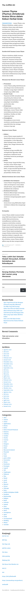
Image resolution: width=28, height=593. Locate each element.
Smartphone (7, 512)
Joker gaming (6, 556)
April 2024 (6, 400)
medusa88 (5, 584)
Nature (6, 486)
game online (7, 458)
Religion (6, 498)
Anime (5, 421)
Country (6, 440)
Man (5, 476)
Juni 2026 (6, 353)
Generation (7, 460)
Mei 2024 (6, 398)
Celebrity (6, 433)
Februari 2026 (8, 357)
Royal (5, 500)
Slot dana (5, 552)
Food (5, 454)
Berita (5, 427)
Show (5, 510)
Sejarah (6, 504)
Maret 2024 (7, 402)
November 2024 (8, 386)
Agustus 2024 (7, 392)
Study (5, 516)
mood (5, 480)
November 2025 (8, 364)
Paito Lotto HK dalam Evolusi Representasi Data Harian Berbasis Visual (13, 320)
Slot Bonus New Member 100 (10, 564)
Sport (5, 514)
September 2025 (8, 368)
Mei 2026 (6, 355)
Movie (5, 482)
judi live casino (6, 548)
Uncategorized (5, 246)
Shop (5, 506)
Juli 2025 (6, 370)
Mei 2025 (6, 374)
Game (5, 456)
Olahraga (6, 488)
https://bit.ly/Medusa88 (9, 576)
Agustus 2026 (7, 349)
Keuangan (6, 466)
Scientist (6, 502)
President (6, 494)
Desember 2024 (8, 384)
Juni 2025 (6, 372)
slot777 (4, 568)
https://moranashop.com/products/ (12, 580)
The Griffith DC (8, 5)
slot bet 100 (5, 536)
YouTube (6, 524)
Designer (6, 444)
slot (3, 572)
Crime (5, 442)
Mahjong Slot (6, 560)
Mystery (6, 484)
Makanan (6, 474)
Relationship (7, 496)
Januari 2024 (7, 406)
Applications (7, 423)
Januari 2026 (7, 360)
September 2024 (8, 390)
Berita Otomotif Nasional (11, 429)
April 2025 (6, 376)
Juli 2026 (6, 351)
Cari (3, 287)
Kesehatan (7, 464)
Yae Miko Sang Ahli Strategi (11, 306)
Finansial (6, 452)
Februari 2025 (8, 380)
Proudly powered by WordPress (17, 590)
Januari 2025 (7, 382)
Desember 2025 (8, 362)
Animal (6, 419)
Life (5, 470)
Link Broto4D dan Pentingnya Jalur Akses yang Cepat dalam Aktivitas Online (14, 314)
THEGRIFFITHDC (7, 23)
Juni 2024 (6, 396)
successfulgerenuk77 (9, 245)
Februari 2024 (8, 404)
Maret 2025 (7, 378)
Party (5, 490)
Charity (6, 438)
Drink (5, 448)
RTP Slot (4, 540)
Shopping (6, 508)
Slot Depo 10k (6, 544)
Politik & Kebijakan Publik (11, 492)
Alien (5, 417)
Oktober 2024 (7, 388)
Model (5, 478)
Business (6, 431)
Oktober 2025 (7, 366)
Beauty (6, 425)
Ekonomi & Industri (9, 450)
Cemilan (6, 435)
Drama (5, 446)
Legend (6, 468)
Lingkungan (7, 472)
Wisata (5, 522)
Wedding (6, 520)
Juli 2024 (6, 394)
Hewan (6, 462)
